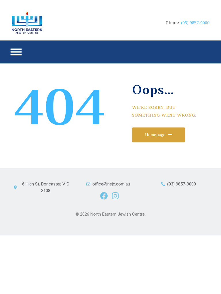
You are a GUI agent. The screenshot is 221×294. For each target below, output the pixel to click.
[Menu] (16, 52)
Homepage (155, 134)
